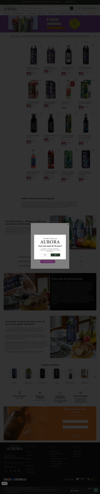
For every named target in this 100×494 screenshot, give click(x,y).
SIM (55, 255)
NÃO (45, 255)
